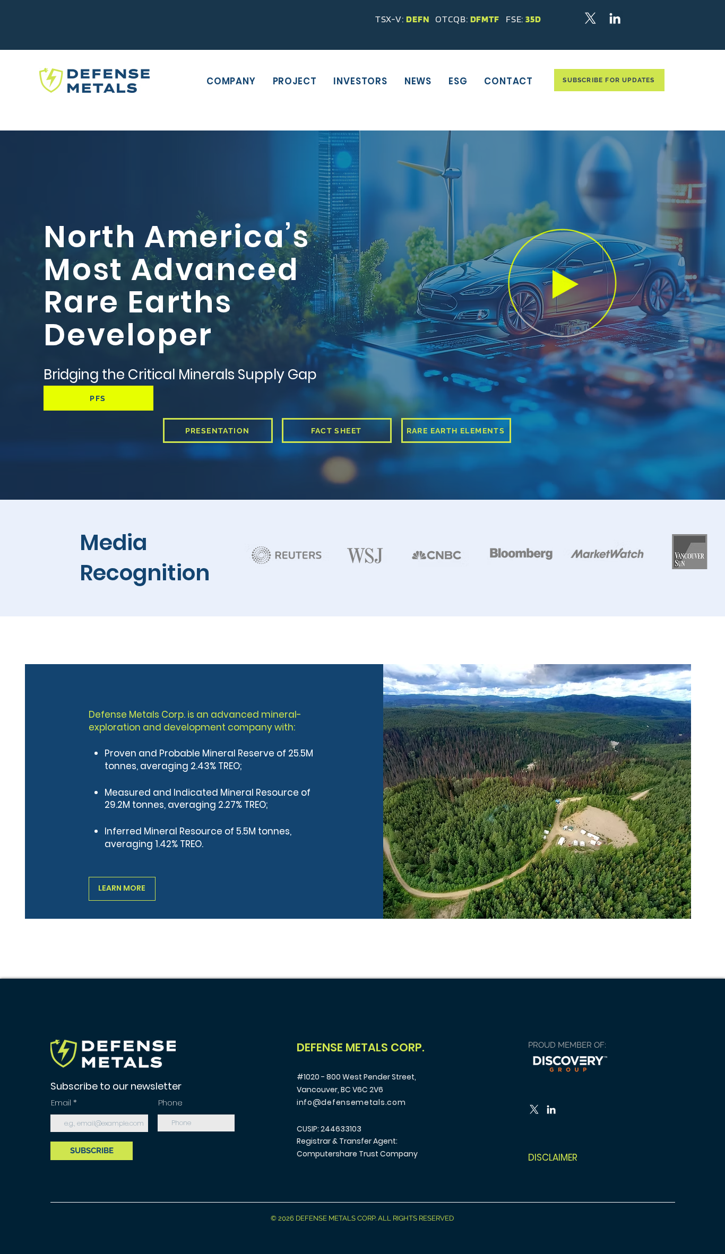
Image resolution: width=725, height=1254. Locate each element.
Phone (170, 1103)
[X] (590, 18)
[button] (231, 81)
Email (62, 1103)
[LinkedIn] (615, 18)
